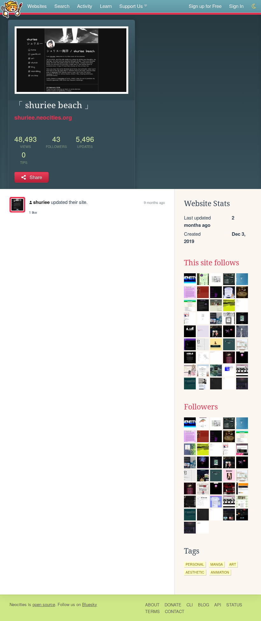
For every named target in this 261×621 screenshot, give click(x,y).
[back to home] (11, 8)
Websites (37, 6)
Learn (106, 6)
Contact (174, 611)
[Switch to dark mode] (254, 6)
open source (43, 604)
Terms (152, 611)
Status (234, 605)
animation (220, 572)
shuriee (41, 202)
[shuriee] (17, 204)
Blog (203, 605)
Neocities (18, 604)
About (152, 605)
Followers (201, 407)
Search (61, 6)
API (217, 605)
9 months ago (154, 202)
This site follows (211, 263)
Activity (84, 6)
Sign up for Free (205, 6)
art (232, 564)
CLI (190, 605)
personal (195, 564)
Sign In (236, 6)
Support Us (131, 6)
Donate (173, 605)
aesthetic (195, 572)
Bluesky (89, 604)
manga (216, 564)
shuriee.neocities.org (43, 117)
